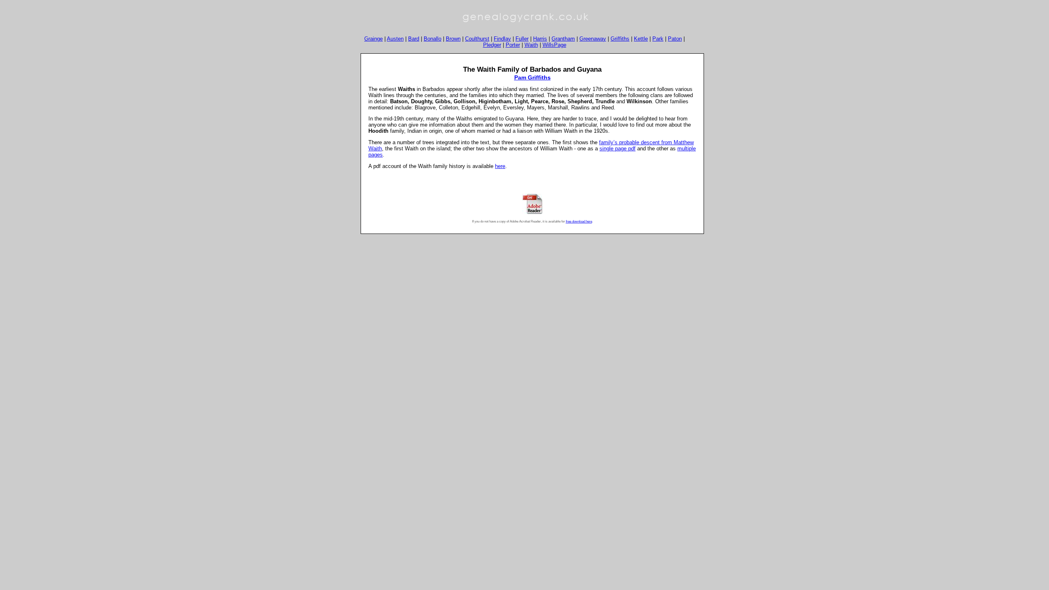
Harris (540, 39)
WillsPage (554, 45)
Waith (531, 45)
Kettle (641, 39)
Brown (453, 39)
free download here (579, 221)
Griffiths (620, 39)
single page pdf (617, 148)
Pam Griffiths (532, 77)
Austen (395, 39)
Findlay (502, 39)
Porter (513, 45)
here (500, 166)
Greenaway (592, 39)
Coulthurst (477, 39)
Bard (413, 39)
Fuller (522, 39)
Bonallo (432, 39)
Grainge (373, 39)
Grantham (563, 39)
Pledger (492, 45)
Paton (675, 39)
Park (657, 39)
